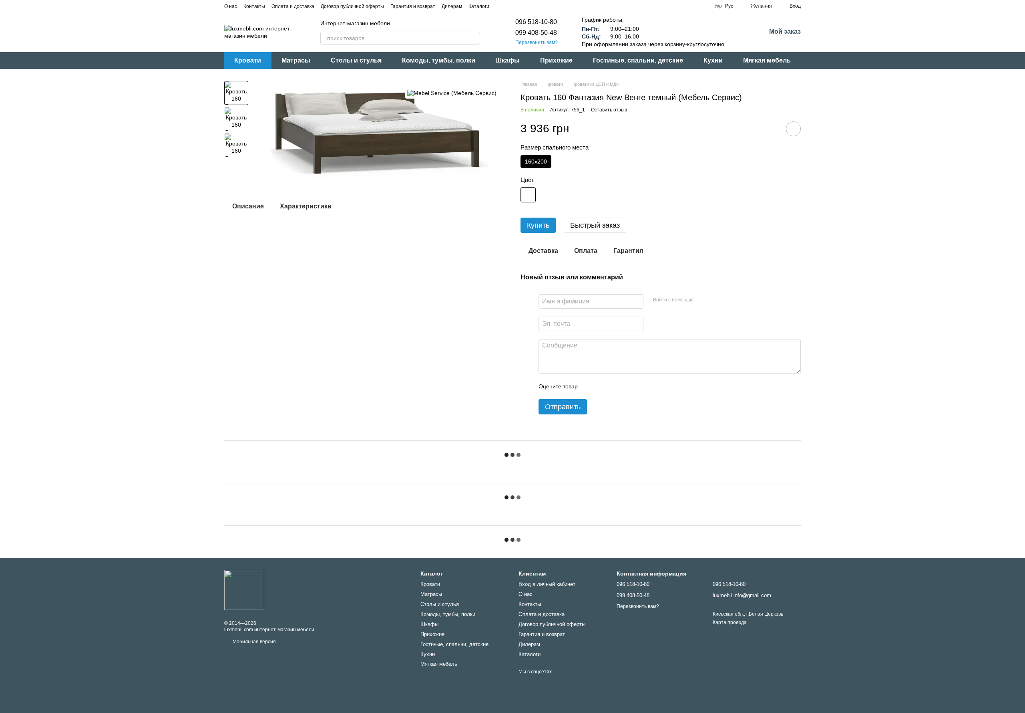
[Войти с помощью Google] (715, 300)
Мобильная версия (253, 641)
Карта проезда (730, 622)
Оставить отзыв (609, 110)
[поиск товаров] (473, 38)
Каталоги (478, 6)
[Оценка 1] (591, 386)
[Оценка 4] (629, 386)
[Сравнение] (738, 32)
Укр (718, 6)
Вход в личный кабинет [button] (547, 584)
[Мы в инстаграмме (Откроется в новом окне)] (510, 6)
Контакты (254, 6)
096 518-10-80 (536, 21)
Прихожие (556, 60)
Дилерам (452, 6)
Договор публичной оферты (352, 6)
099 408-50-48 (536, 32)
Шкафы (507, 60)
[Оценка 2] (603, 386)
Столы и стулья (356, 60)
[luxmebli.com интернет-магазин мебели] (244, 589)
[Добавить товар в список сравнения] (771, 128)
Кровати (247, 60)
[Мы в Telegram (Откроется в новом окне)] (520, 6)
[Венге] (528, 195)
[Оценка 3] (616, 386)
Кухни (713, 60)
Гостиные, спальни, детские (638, 60)
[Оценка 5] (642, 386)
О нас (230, 6)
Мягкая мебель (767, 60)
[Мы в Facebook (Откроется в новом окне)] (500, 6)
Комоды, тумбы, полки (438, 60)
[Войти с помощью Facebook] (702, 300)
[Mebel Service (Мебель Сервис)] (451, 93)
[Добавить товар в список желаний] (793, 128)
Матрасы (295, 60)
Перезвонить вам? (536, 42)
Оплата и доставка (292, 6)
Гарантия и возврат (412, 6)
